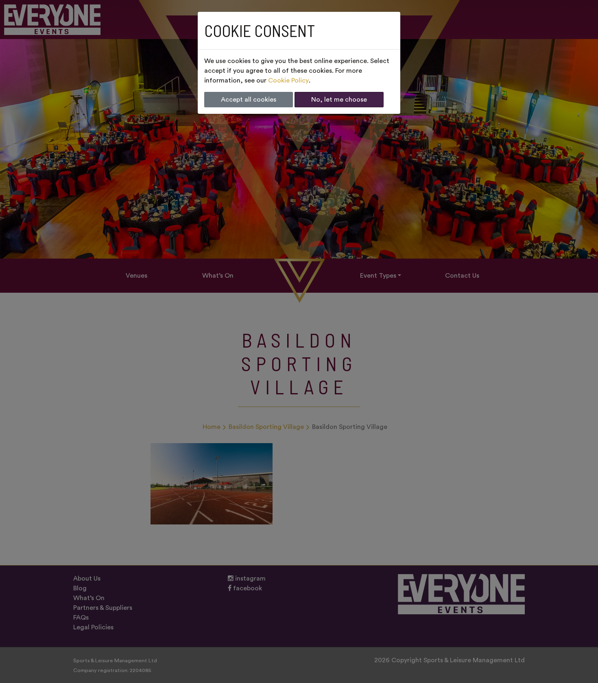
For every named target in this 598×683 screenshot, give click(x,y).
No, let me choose (339, 99)
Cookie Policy (288, 80)
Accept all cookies (248, 99)
